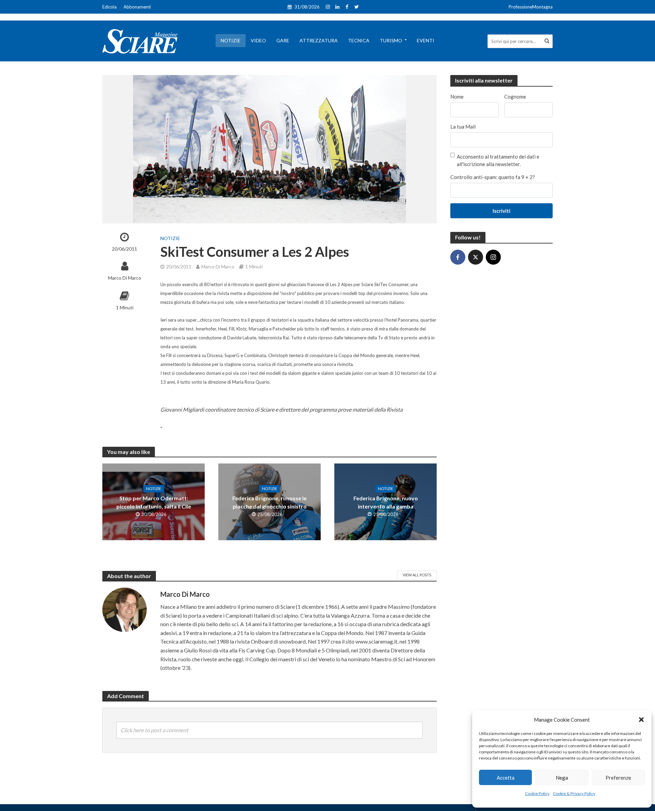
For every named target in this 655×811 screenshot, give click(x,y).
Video (258, 40)
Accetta (505, 778)
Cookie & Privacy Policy (574, 793)
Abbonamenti (137, 7)
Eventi (425, 40)
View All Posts (417, 575)
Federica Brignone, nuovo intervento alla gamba (385, 502)
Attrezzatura (319, 40)
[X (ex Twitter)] (475, 257)
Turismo (391, 40)
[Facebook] (457, 257)
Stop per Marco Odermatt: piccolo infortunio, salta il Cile (153, 502)
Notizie (231, 40)
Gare (282, 40)
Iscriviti (501, 211)
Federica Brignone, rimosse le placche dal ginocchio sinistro (269, 502)
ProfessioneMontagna (531, 7)
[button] (641, 719)
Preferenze (618, 778)
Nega (562, 778)
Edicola (109, 7)
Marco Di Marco (124, 278)
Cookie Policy (537, 793)
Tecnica (358, 40)
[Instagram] (493, 257)
